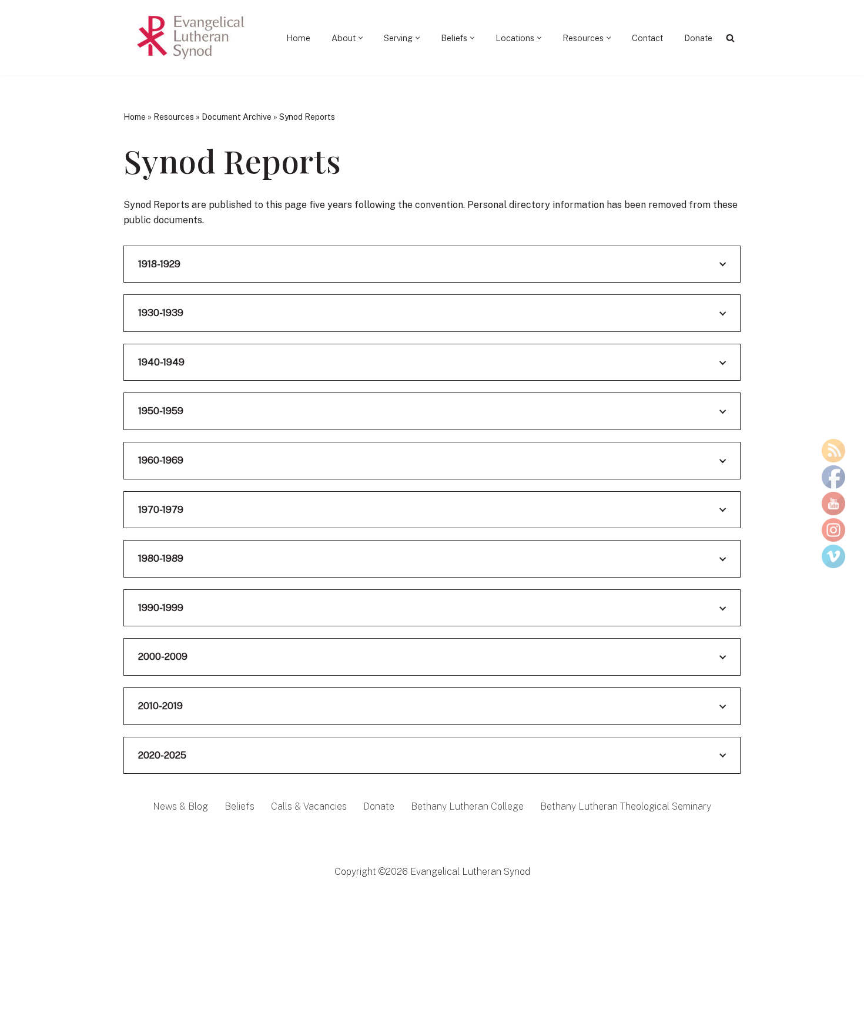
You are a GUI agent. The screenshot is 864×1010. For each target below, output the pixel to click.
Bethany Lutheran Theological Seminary (625, 806)
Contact (647, 38)
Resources (173, 117)
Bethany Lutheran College (467, 806)
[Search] (730, 37)
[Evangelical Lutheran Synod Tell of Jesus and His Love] (191, 37)
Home (298, 38)
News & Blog (180, 806)
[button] (361, 38)
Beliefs (239, 806)
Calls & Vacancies (309, 806)
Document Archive (237, 117)
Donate (698, 38)
